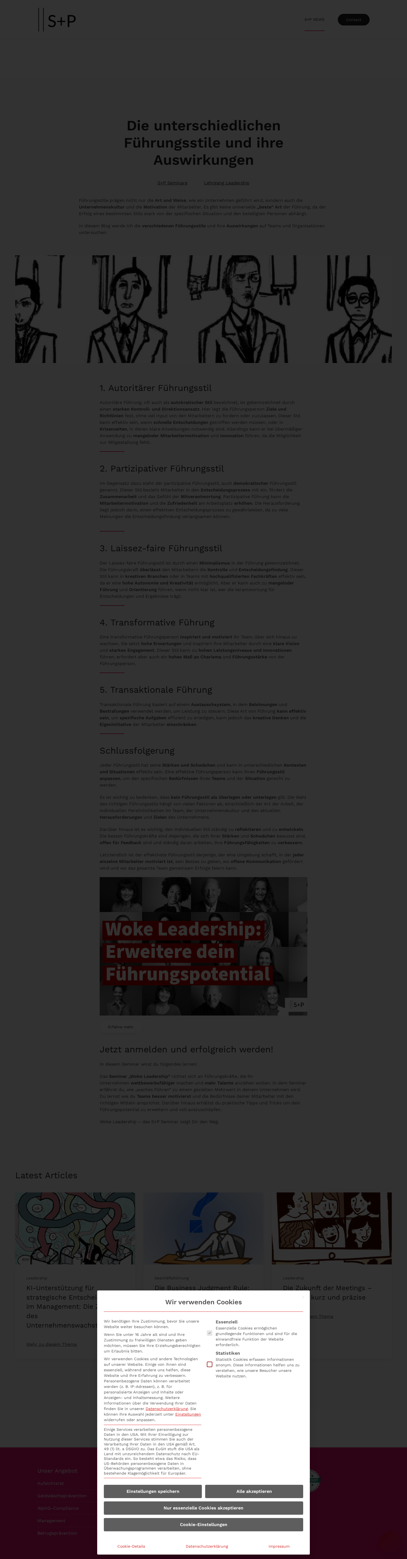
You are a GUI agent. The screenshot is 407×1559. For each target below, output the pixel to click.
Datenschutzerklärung (167, 1408)
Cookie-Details (131, 1546)
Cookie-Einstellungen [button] (203, 1524)
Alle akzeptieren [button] (254, 1491)
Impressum (279, 1546)
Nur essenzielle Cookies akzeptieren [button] (203, 1508)
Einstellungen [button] (188, 1414)
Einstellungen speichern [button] (153, 1491)
